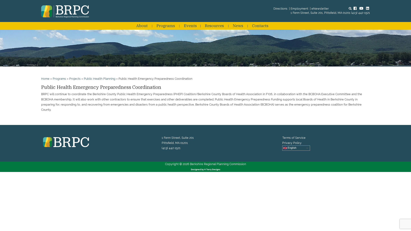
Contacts (260, 25)
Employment (299, 8)
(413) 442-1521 (360, 12)
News (238, 25)
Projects (75, 78)
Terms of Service (294, 137)
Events (190, 25)
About (142, 25)
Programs (166, 25)
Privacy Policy (292, 143)
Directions (280, 8)
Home (45, 78)
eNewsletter (320, 8)
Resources (214, 25)
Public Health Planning (99, 78)
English (291, 148)
